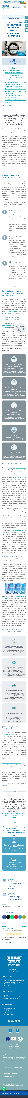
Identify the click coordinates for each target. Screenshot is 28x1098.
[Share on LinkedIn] (20, 917)
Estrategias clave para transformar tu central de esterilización (14, 77)
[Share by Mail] (24, 917)
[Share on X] (8, 917)
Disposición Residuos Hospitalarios (12, 998)
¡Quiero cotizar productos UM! (14, 1093)
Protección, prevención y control (14, 881)
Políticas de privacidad (9, 1085)
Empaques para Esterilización (11, 984)
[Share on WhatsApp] (12, 917)
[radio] (7, 934)
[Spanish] (25, 2)
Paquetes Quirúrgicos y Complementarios (14, 980)
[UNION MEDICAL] (11, 7)
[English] (21, 2)
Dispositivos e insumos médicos (18, 880)
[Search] (21, 7)
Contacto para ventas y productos (11, 1)
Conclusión (9, 105)
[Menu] (25, 7)
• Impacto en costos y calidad (13, 86)
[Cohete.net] (23, 1097)
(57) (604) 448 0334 (8, 1010)
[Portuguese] (23, 2)
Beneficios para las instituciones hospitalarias (14, 996)
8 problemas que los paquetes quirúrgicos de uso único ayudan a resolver (16, 897)
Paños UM (6, 985)
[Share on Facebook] (4, 917)
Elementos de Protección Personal (12, 982)
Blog (10, 880)
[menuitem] (21, 7)
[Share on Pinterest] (16, 917)
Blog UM (6, 995)
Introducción (10, 68)
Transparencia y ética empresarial (12, 1000)
